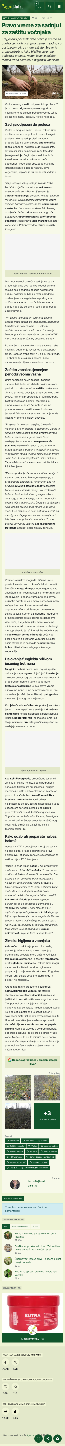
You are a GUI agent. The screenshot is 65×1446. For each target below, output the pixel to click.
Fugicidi (13, 1168)
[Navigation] (59, 6)
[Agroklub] (12, 6)
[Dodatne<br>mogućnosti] (57, 1438)
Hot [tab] (6, 1226)
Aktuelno (30, 1140)
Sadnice (33, 1151)
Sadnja (44, 1140)
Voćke (34, 1146)
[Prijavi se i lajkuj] (38, 1438)
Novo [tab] (35, 1226)
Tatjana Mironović (18, 1162)
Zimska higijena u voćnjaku (36, 1168)
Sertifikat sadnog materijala (41, 1157)
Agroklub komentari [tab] (13, 1198)
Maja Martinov (50, 1151)
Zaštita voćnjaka (17, 1146)
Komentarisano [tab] (20, 1226)
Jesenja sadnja (51, 1146)
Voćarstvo (14, 1140)
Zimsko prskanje (40, 1162)
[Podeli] (48, 1438)
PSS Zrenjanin (16, 1157)
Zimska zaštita (16, 1151)
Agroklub (31, 1435)
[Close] (50, 6)
